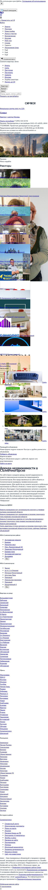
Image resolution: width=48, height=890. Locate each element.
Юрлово (3, 679)
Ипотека (8, 38)
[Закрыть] (1, 3)
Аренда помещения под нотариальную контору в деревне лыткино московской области (22, 510)
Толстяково (4, 787)
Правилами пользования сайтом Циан (26, 867)
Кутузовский (4, 719)
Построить (9, 72)
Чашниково (4, 717)
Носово (3, 768)
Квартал (3, 707)
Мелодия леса (10, 544)
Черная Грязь (5, 686)
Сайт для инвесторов (13, 854)
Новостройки (10, 31)
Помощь (8, 845)
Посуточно (9, 70)
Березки (3, 749)
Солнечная (4, 656)
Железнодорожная (7, 626)
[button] (24, 115)
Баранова (3, 633)
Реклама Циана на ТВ (13, 833)
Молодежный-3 (11, 584)
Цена (3, 91)
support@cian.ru (21, 877)
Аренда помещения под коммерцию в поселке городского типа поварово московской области (22, 515)
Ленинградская (6, 619)
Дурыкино (4, 729)
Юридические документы (14, 826)
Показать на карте (7, 96)
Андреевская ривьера (13, 540)
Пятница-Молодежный (13, 573)
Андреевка (9, 556)
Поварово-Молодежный (14, 549)
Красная (3, 647)
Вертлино (3, 759)
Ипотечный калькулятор (14, 847)
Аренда (7, 26)
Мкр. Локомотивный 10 (14, 547)
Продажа (8, 29)
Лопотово (3, 771)
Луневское (4, 714)
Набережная (4, 661)
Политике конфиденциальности (31, 874)
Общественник (5, 754)
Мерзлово (4, 764)
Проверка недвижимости (14, 849)
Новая (2, 700)
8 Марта (3, 614)
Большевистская (6, 598)
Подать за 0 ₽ (10, 82)
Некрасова (4, 654)
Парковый (8, 577)
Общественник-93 (7, 773)
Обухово (3, 726)
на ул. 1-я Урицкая (11, 570)
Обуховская (4, 666)
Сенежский (4, 602)
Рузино (2, 712)
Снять (7, 68)
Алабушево (4, 703)
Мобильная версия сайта (9, 884)
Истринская (4, 649)
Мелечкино (4, 761)
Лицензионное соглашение (36, 870)
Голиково (3, 752)
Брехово (3, 803)
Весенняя (3, 645)
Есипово (3, 705)
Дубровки (3, 691)
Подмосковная (5, 659)
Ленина (3, 621)
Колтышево (4, 785)
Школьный (4, 733)
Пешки (2, 710)
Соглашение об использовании (34, 1)
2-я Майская (4, 642)
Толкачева (3, 607)
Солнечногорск (6, 731)
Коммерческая (10, 36)
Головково (4, 775)
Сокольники (4, 747)
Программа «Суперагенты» (15, 835)
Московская (4, 631)
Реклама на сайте (11, 840)
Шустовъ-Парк (10, 575)
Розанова (3, 663)
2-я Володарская (6, 612)
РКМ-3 (2, 677)
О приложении (5, 886)
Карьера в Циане (11, 852)
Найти (16, 96)
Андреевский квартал (13, 554)
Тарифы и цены (10, 838)
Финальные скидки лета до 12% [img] (12, 108)
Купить (7, 65)
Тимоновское (5, 609)
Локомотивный (6, 799)
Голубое (3, 684)
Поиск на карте (10, 828)
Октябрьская (5, 628)
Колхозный (4, 605)
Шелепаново (5, 766)
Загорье (3, 810)
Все (7, 559)
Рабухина (3, 600)
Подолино (4, 696)
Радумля (3, 724)
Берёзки (8, 542)
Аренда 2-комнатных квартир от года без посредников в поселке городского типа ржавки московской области (21, 520)
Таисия (7, 568)
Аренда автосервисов (8, 523)
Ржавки (3, 689)
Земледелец (4, 801)
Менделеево (4, 675)
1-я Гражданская (6, 616)
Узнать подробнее (7, 121)
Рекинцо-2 (4, 693)
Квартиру (4, 86)
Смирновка (4, 789)
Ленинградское (6, 623)
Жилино (3, 682)
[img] (30, 108)
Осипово (3, 808)
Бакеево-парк (10, 551)
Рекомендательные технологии (29, 879)
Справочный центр (12, 824)
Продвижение (10, 842)
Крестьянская (5, 640)
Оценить (8, 75)
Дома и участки (11, 33)
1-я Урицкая (4, 638)
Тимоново (3, 756)
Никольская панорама (13, 580)
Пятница (3, 782)
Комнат (4, 88)
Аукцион (8, 831)
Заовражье (4, 742)
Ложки (2, 722)
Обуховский (4, 652)
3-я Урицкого (5, 635)
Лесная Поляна (5, 745)
